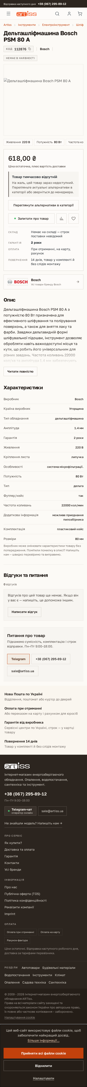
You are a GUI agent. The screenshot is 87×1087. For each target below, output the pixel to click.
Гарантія (11, 856)
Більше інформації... (44, 1040)
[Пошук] (57, 13)
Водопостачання (17, 975)
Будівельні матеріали (58, 967)
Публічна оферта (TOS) (22, 894)
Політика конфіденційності (25, 900)
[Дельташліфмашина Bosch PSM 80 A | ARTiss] (43, 100)
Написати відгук (24, 612)
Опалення (12, 982)
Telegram (18, 659)
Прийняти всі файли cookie (43, 1053)
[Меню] (8, 13)
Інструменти (42, 975)
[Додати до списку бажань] (73, 218)
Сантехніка (57, 982)
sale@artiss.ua (22, 671)
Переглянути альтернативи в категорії (43, 205)
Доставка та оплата (19, 849)
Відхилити (43, 1066)
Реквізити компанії (19, 907)
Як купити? (13, 843)
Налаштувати (43, 1078)
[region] (43, 100)
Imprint (9, 914)
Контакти (11, 863)
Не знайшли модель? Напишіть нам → (33, 823)
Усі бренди (12, 869)
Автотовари (31, 967)
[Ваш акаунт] (69, 13)
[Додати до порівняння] (61, 218)
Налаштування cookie (19, 1017)
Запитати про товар (33, 218)
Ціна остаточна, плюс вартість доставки (37, 166)
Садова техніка (34, 982)
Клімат (60, 975)
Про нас (10, 887)
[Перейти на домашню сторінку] (33, 13)
